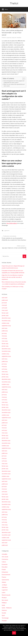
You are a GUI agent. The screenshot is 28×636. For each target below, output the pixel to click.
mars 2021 (4, 463)
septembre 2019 (6, 509)
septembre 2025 (6, 325)
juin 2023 (4, 394)
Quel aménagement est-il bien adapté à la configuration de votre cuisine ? (14, 81)
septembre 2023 (6, 387)
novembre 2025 (6, 320)
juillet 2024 (5, 361)
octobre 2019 (5, 507)
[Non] (26, 630)
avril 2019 (4, 522)
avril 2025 (4, 338)
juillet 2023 (5, 392)
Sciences (4, 610)
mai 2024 (4, 366)
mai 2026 (4, 305)
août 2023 (4, 389)
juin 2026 (4, 302)
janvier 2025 (5, 346)
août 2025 (4, 328)
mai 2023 (4, 397)
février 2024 (5, 374)
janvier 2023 (5, 407)
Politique (4, 602)
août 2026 (4, 297)
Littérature (4, 587)
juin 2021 (4, 456)
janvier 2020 (5, 499)
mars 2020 (5, 494)
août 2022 (4, 420)
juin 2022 (4, 425)
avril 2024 (4, 369)
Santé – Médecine (7, 608)
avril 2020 (4, 491)
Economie (4, 564)
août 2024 (4, 359)
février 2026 (5, 313)
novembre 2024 (6, 351)
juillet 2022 (5, 422)
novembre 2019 (6, 504)
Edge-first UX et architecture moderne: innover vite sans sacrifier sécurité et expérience (12, 277)
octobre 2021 (5, 445)
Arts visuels (5, 556)
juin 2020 (4, 486)
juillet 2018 (5, 545)
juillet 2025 (5, 331)
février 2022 (5, 435)
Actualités (4, 554)
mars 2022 (4, 433)
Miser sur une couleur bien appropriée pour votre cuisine (14, 85)
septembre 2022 (6, 417)
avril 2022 (4, 430)
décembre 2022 (6, 410)
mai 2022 (4, 427)
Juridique (4, 585)
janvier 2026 (5, 315)
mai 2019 (4, 519)
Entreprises (5, 572)
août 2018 (4, 542)
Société (4, 613)
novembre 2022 (6, 412)
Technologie (5, 618)
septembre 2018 (6, 540)
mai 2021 (4, 458)
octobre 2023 (5, 384)
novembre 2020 (6, 473)
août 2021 (4, 450)
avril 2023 (4, 399)
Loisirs (3, 592)
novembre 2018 (6, 535)
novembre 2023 (6, 382)
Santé (3, 605)
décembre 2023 (6, 379)
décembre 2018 (6, 532)
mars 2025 (5, 341)
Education (4, 567)
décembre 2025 (6, 318)
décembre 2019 (6, 502)
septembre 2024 (6, 356)
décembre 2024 (6, 348)
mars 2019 (4, 525)
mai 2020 (4, 489)
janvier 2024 (5, 376)
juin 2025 (4, 333)
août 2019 (4, 512)
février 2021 (5, 466)
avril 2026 (4, 308)
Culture (4, 562)
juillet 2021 (4, 453)
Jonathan (18, 37)
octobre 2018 (5, 537)
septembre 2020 (6, 479)
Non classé (5, 600)
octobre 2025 (5, 323)
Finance (4, 577)
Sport (3, 615)
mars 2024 (5, 371)
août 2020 (4, 481)
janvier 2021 (5, 468)
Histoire (4, 582)
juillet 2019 (5, 514)
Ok (14, 633)
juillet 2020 (5, 484)
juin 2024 (4, 364)
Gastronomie (5, 579)
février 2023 (5, 405)
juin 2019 (4, 517)
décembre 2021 (6, 440)
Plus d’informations (11, 223)
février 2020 (5, 496)
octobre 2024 (5, 354)
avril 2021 (4, 461)
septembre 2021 (6, 448)
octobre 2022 (5, 415)
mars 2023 (5, 402)
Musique (4, 597)
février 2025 (5, 343)
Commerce (5, 559)
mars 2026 (5, 310)
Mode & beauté (6, 595)
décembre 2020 (6, 471)
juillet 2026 (5, 300)
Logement (6, 230)
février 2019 (5, 527)
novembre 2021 (6, 443)
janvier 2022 (5, 438)
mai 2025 (4, 336)
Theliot (14, 3)
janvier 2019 (5, 530)
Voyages (4, 620)
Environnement (6, 574)
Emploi (4, 569)
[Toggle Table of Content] (23, 78)
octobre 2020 (5, 476)
